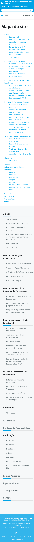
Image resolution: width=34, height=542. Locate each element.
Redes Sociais (27, 15)
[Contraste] (8, 6)
